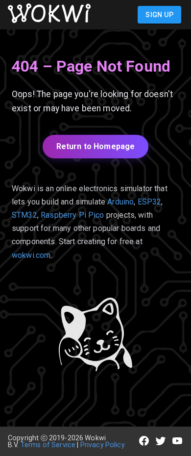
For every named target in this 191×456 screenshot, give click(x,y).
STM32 (24, 215)
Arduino (120, 201)
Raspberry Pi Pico (72, 215)
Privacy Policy (102, 445)
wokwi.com (31, 255)
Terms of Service (48, 445)
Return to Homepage (95, 146)
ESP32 (150, 201)
